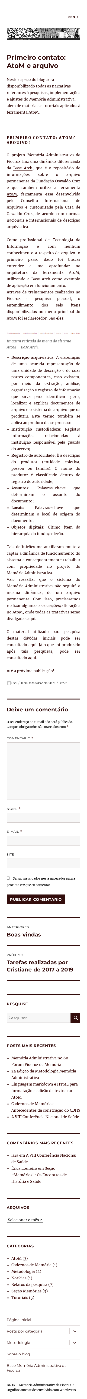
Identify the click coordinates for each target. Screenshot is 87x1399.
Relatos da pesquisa (29, 1284)
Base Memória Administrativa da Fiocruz (37, 1368)
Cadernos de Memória (31, 1265)
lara (14, 1155)
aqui (32, 644)
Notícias (18, 1278)
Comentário (20, 738)
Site (10, 854)
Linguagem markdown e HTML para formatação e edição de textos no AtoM (44, 1091)
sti (15, 683)
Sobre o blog (18, 1354)
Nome (14, 809)
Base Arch (22, 168)
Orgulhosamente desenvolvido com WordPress (41, 1390)
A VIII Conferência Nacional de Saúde (45, 1116)
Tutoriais (19, 1297)
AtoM (12, 194)
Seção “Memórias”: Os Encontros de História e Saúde (39, 1175)
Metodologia (23, 1271)
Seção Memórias (26, 1291)
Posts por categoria (24, 1331)
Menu (73, 17)
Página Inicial (19, 1320)
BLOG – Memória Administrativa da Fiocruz (39, 1385)
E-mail (14, 832)
